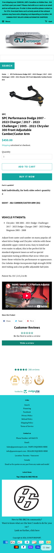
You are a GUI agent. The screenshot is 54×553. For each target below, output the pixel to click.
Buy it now (27, 176)
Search (27, 405)
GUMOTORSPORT (34, 537)
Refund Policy (27, 419)
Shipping (6, 145)
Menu (7, 21)
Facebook (27, 412)
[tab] (27, 194)
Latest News (27, 472)
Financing (27, 408)
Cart (50, 21)
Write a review (27, 343)
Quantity (6, 151)
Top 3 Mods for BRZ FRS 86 (27, 476)
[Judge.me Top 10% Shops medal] (39, 380)
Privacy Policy (27, 415)
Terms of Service (27, 426)
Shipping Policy (27, 422)
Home (4, 74)
